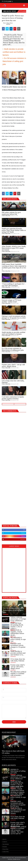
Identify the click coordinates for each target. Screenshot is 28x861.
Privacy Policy (5, 849)
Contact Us (5, 841)
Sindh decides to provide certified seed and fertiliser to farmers (14, 52)
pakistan (8, 24)
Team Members (6, 844)
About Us (4, 839)
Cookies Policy (6, 851)
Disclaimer (5, 846)
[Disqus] (14, 461)
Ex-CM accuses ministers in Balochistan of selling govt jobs (14, 61)
